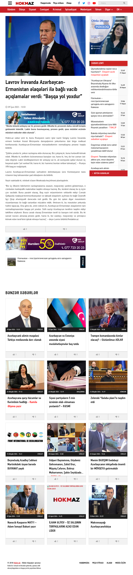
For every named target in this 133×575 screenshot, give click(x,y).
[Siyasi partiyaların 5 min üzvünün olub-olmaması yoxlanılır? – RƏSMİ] (66, 375)
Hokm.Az (17, 563)
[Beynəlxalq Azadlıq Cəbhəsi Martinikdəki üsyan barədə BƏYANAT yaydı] (25, 437)
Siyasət (32, 9)
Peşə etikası (58, 3)
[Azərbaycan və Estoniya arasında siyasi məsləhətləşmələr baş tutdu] (66, 312)
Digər (108, 9)
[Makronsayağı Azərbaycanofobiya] (108, 499)
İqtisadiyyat (71, 9)
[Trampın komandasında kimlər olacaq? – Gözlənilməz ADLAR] (108, 312)
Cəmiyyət (44, 9)
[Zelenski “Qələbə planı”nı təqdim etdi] (108, 375)
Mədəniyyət (85, 9)
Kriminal (57, 9)
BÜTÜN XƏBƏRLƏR (101, 173)
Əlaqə (68, 3)
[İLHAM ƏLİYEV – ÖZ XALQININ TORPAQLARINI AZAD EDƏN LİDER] (66, 499)
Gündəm (11, 9)
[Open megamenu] (10, 3)
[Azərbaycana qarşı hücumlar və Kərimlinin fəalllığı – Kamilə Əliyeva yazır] (25, 375)
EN (118, 9)
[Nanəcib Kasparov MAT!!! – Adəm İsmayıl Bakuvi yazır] (25, 499)
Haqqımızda (46, 3)
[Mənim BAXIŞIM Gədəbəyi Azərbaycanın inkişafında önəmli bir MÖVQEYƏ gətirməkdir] (108, 437)
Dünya (22, 9)
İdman (98, 9)
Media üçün (120, 563)
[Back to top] (126, 568)
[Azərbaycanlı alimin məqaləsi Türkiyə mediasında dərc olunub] (25, 312)
